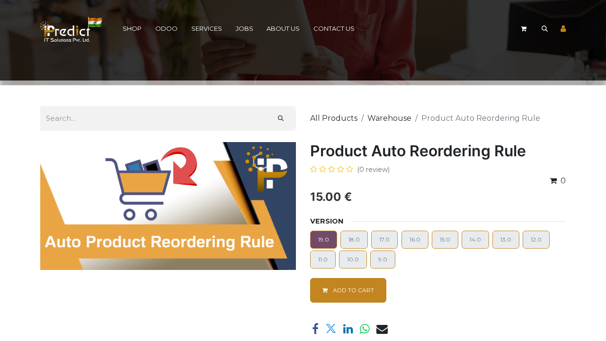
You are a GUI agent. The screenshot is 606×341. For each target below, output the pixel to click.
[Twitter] (331, 328)
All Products (333, 118)
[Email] (382, 328)
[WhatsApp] (365, 328)
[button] (544, 28)
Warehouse (389, 118)
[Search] (281, 118)
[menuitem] (132, 29)
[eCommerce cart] (523, 28)
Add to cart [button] (352, 290)
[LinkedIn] (348, 328)
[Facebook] (315, 328)
